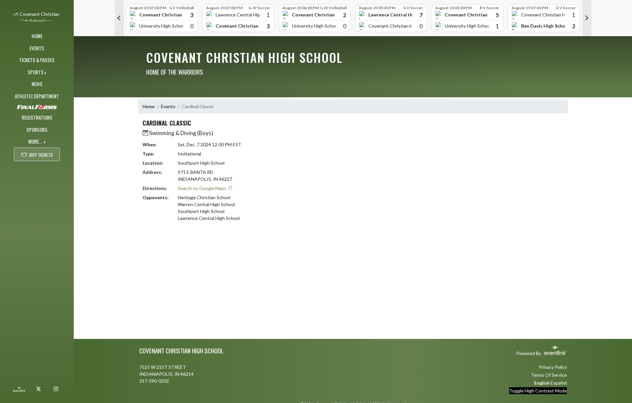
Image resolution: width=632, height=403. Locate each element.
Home (149, 106)
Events (168, 106)
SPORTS (35, 72)
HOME (37, 35)
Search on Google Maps (202, 188)
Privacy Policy (553, 367)
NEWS (37, 83)
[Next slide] (587, 18)
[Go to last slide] (119, 18)
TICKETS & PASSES (37, 59)
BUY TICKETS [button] (41, 154)
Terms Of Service (549, 375)
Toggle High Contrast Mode (538, 390)
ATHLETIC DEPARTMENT (37, 96)
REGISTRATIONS (37, 117)
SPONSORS (36, 129)
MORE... (35, 141)
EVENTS (37, 48)
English (542, 383)
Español (559, 383)
